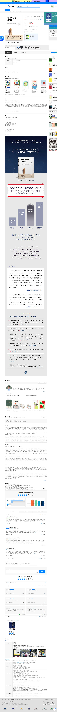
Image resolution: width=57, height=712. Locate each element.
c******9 (21, 605)
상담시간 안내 (53, 704)
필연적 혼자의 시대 (11, 631)
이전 (7, 514)
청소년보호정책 (16, 699)
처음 (6, 514)
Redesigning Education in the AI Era (55, 106)
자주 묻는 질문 (49, 704)
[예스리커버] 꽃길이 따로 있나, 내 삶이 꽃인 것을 (43, 90)
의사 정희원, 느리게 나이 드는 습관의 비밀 (13, 395)
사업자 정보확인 (25, 704)
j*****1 (11, 549)
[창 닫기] (37, 34)
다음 (14, 514)
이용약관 (8, 699)
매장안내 (31, 699)
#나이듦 (6, 78)
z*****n (50, 121)
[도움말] (27, 25)
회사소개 (3, 699)
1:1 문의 (23, 662)
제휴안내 (26, 699)
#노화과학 (9, 78)
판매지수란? (38, 19)
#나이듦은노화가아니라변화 (15, 78)
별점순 (44, 558)
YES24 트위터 (47, 699)
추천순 (42, 558)
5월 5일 (50, 122)
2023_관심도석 (51, 114)
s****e (42, 614)
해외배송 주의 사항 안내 (53, 30)
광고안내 (23, 699)
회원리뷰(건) (32, 19)
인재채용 (5, 699)
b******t (50, 129)
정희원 (8, 382)
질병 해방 (24, 89)
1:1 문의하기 (45, 704)
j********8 (12, 528)
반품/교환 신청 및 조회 (19, 662)
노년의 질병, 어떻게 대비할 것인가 (31, 395)
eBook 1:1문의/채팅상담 (51, 703)
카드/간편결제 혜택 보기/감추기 (37, 29)
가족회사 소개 (52, 699)
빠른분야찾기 (7, 9)
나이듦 (50, 130)
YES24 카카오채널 (45, 699)
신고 (17, 528)
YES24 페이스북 (46, 699)
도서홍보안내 (20, 699)
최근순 (40, 558)
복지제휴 (29, 699)
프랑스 (31, 37)
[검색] (38, 6)
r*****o (42, 605)
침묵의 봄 (54, 58)
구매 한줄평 (37, 616)
